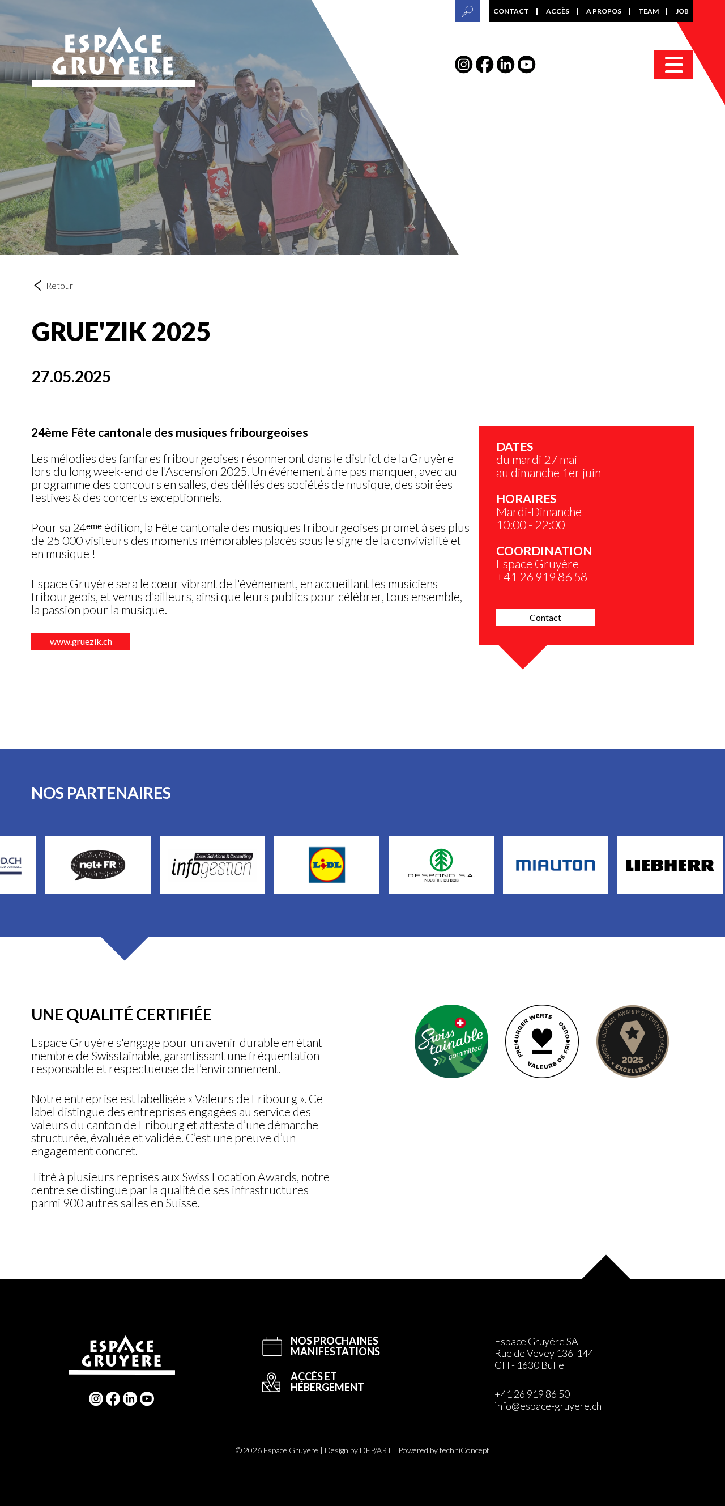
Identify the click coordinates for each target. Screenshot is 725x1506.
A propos (603, 11)
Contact (511, 11)
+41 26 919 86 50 (532, 1394)
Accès (557, 11)
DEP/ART (376, 1450)
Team (648, 11)
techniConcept (464, 1450)
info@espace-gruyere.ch (548, 1405)
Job (682, 11)
